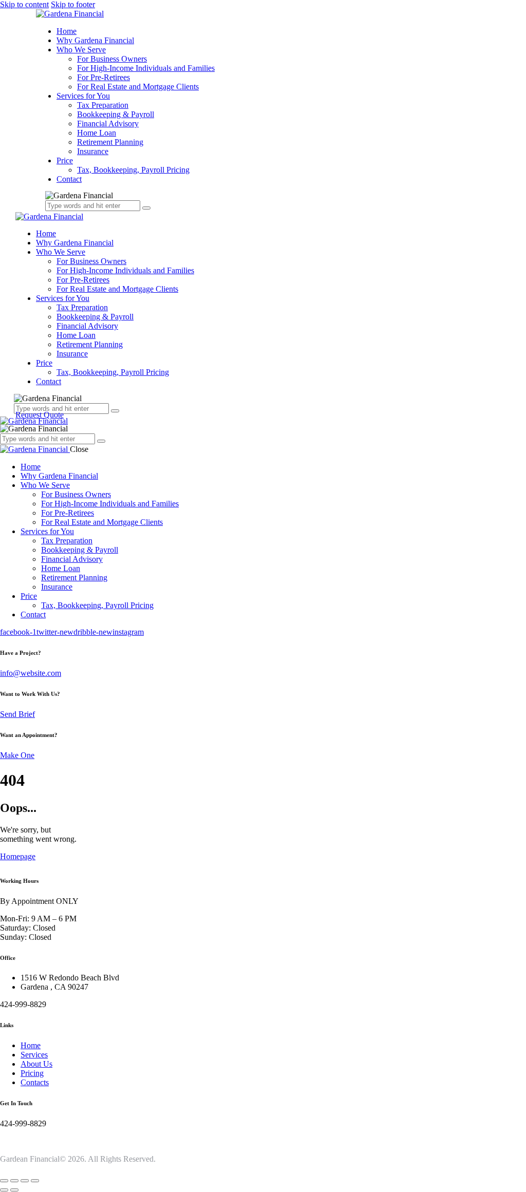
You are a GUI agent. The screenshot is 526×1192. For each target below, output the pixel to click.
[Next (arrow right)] (14, 1189)
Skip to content (24, 4)
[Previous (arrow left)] (4, 1189)
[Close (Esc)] (35, 1180)
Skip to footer (73, 4)
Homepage (17, 856)
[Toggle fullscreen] (14, 1180)
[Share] (25, 1180)
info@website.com (30, 673)
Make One (17, 755)
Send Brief (17, 714)
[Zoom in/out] (4, 1180)
